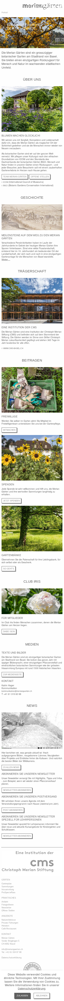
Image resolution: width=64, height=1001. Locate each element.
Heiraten (5, 926)
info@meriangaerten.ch (12, 949)
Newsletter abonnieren (17, 790)
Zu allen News (11, 767)
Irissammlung (8, 889)
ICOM (6, 182)
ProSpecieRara (8, 892)
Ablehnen (41, 995)
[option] (32, 32)
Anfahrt (5, 902)
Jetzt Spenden (11, 501)
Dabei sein (9, 631)
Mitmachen (9, 430)
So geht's (8, 569)
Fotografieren (8, 905)
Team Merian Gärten (14, 177)
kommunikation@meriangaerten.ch (17, 691)
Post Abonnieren (13, 810)
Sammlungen (8, 886)
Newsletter (6, 907)
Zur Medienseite (12, 674)
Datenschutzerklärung (31, 988)
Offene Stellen (40, 177)
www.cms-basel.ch (13, 348)
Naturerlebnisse (9, 920)
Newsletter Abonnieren (17, 836)
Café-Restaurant (9, 928)
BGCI (5, 185)
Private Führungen (10, 923)
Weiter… (6, 259)
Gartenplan (6, 883)
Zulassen (22, 995)
